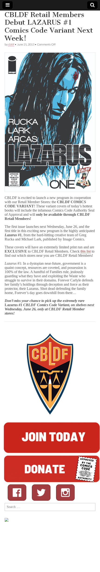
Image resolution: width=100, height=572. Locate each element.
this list (85, 251)
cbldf (11, 44)
